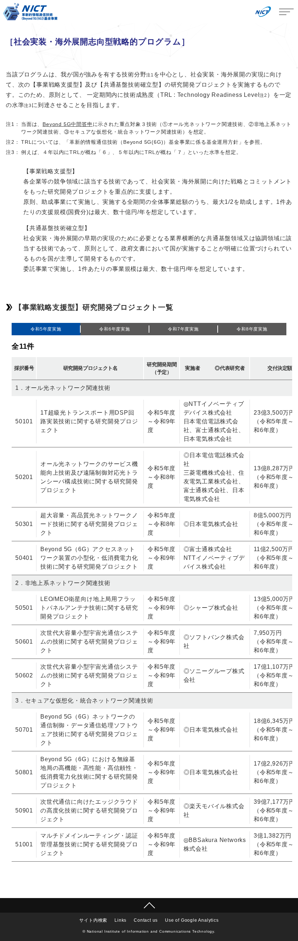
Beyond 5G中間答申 (67, 124)
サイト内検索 (93, 920)
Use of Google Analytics (191, 920)
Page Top (149, 905)
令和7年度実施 (183, 329)
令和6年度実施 (114, 329)
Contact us (146, 920)
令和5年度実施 (46, 329)
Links (120, 920)
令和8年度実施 (252, 329)
